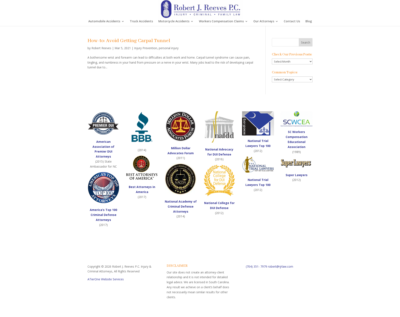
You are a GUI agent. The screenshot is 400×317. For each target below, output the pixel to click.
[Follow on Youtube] (274, 295)
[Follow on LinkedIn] (265, 295)
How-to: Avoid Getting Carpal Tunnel (129, 41)
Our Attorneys (263, 21)
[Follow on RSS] (282, 295)
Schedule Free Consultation (277, 280)
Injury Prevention (145, 48)
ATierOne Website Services (106, 279)
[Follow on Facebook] (249, 295)
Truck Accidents (141, 21)
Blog (308, 21)
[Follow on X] (257, 295)
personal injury (169, 48)
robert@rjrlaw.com (280, 266)
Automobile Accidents (104, 21)
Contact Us (292, 21)
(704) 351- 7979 (256, 266)
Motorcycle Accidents (173, 21)
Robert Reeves (101, 48)
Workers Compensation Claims (221, 21)
